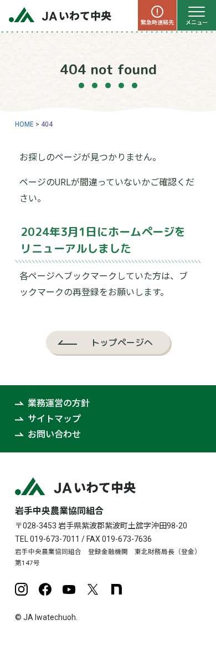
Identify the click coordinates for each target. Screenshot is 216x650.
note (116, 589)
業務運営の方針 (59, 403)
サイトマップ (54, 419)
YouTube (69, 589)
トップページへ (122, 342)
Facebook (45, 589)
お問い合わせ (54, 434)
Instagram (21, 589)
